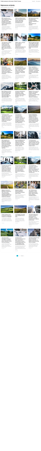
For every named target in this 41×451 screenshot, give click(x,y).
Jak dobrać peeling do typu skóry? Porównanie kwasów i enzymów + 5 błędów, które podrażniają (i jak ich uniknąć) (34, 240)
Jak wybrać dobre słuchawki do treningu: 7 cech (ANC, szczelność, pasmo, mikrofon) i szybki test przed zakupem (7, 240)
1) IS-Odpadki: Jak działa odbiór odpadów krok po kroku (20, 215)
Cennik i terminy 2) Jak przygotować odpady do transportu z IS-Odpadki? (6, 215)
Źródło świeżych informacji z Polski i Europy (11, 1)
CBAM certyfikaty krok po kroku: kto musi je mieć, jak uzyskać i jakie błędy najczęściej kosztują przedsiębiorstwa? (20, 20)
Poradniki (33, 1)
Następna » (22, 255)
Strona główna (38, 1)
